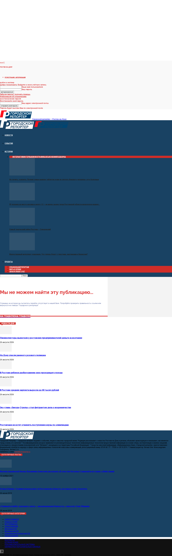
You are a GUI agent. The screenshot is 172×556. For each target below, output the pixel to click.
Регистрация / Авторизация (15, 77)
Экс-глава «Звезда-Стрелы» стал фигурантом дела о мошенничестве (35, 407)
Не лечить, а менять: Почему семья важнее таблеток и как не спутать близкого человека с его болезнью (54, 179)
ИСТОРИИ (9, 151)
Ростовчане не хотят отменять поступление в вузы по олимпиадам (34, 425)
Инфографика (39, 157)
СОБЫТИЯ (9, 143)
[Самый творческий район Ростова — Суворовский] (22, 225)
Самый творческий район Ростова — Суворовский (30, 229)
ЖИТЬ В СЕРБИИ (15, 269)
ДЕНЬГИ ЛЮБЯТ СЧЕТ (17, 271)
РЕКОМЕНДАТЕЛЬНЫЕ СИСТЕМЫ (20, 544)
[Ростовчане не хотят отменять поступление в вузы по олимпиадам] (6, 420)
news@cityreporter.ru (22, 452)
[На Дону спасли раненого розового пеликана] (6, 351)
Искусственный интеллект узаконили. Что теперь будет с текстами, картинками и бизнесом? (48, 254)
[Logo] (17, 128)
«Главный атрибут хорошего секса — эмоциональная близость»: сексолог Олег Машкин (45, 506)
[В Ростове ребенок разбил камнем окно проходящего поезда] (6, 368)
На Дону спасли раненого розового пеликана (23, 355)
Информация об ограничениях (13, 96)
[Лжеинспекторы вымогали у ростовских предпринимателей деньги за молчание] (6, 333)
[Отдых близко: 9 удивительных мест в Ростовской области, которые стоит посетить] (6, 484)
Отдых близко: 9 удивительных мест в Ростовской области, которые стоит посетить (43, 489)
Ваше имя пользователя (32, 87)
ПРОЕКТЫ (9, 262)
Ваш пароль (27, 89)
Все (11, 157)
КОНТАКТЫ (10, 540)
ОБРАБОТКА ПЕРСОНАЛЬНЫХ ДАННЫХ (22, 547)
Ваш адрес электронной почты (35, 103)
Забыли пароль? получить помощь (15, 94)
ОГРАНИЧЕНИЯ (11, 542)
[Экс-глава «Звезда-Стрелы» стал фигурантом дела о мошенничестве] (6, 403)
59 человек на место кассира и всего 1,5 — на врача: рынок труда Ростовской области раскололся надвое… (54, 204)
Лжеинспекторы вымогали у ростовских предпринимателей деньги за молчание (41, 338)
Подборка (61, 157)
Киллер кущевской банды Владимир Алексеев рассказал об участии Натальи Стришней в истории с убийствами (57, 471)
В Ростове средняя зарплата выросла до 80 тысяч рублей (29, 390)
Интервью (28, 157)
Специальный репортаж (19, 267)
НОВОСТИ (9, 135)
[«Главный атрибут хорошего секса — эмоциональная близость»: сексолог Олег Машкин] (6, 502)
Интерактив (18, 157)
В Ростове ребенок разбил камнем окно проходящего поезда (31, 372)
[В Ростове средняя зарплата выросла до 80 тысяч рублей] (6, 386)
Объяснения (51, 157)
